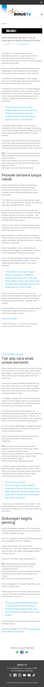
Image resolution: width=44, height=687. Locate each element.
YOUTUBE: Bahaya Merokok (12, 354)
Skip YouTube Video (9, 318)
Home (4, 23)
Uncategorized (22, 44)
